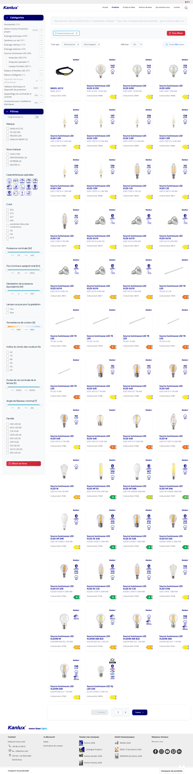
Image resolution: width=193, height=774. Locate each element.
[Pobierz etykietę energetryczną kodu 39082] (185, 147)
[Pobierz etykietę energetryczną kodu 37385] (112, 447)
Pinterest (174, 751)
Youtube (168, 751)
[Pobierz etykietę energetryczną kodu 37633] (112, 347)
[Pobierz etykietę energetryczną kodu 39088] (112, 97)
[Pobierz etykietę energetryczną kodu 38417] (185, 197)
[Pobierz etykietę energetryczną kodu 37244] (112, 647)
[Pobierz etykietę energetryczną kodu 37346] (76, 547)
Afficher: (125, 44)
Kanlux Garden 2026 (93, 756)
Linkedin (179, 751)
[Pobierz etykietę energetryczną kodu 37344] (149, 547)
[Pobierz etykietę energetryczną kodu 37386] (76, 447)
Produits (115, 7)
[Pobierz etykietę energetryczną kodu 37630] (76, 397)
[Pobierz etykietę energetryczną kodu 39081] (76, 197)
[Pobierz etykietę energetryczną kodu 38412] (76, 297)
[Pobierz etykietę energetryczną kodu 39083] (149, 147)
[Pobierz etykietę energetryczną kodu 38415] (112, 247)
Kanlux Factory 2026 (93, 762)
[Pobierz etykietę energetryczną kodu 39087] (149, 97)
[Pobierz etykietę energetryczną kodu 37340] (149, 597)
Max (26, 255)
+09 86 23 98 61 (19, 746)
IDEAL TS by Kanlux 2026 (130, 749)
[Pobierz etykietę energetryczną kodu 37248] (185, 597)
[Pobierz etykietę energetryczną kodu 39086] (185, 97)
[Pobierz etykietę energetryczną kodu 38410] (149, 297)
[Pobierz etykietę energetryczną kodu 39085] (76, 147)
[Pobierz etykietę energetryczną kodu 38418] (149, 197)
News (45, 741)
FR (188, 2)
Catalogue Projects (94, 749)
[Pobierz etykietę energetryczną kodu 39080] (112, 197)
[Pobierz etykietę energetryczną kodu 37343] (185, 547)
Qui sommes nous (163, 7)
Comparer (58, 100)
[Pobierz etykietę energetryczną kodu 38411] (112, 297)
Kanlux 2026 (89, 743)
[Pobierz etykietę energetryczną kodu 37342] (76, 597)
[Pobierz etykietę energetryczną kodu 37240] (76, 697)
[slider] (6, 252)
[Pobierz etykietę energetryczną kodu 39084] (112, 147)
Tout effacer (177, 33)
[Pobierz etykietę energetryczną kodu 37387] (185, 397)
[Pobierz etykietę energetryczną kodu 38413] (185, 247)
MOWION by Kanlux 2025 (131, 756)
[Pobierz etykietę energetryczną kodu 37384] (149, 447)
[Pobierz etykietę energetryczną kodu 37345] (112, 547)
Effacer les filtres (19, 463)
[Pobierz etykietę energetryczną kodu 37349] (112, 497)
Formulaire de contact (53, 745)
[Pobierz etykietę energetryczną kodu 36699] (112, 697)
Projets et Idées (129, 7)
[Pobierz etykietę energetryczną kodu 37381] (76, 497)
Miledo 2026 (125, 743)
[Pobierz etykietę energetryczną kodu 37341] (112, 597)
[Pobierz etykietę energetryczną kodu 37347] (185, 497)
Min (12, 255)
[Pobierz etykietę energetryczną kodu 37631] (185, 347)
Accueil (105, 7)
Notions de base (145, 7)
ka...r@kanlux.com (20, 751)
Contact (177, 7)
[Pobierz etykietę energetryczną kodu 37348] (149, 497)
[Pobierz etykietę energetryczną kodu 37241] (185, 647)
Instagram (162, 751)
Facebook (156, 751)
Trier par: (55, 44)
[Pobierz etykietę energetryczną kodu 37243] (149, 647)
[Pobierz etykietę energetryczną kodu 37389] (112, 397)
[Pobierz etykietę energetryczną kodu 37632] (149, 347)
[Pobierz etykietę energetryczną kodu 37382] (185, 447)
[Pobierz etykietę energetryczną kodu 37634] (76, 347)
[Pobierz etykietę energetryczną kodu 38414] (149, 247)
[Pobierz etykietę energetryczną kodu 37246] (76, 647)
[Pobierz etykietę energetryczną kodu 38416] (76, 247)
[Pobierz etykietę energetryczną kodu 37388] (149, 397)
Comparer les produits (171, 771)
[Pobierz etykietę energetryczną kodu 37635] (185, 297)
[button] (187, 2)
